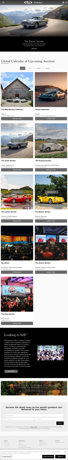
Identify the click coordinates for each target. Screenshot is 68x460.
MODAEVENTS (21, 445)
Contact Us (7, 445)
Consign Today (51, 118)
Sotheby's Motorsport (24, 447)
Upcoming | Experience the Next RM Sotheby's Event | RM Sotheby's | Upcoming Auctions (33, 2)
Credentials (42, 442)
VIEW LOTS (34, 48)
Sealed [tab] (48, 68)
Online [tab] (38, 68)
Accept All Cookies (48, 456)
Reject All (60, 456)
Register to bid (17, 118)
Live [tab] (30, 68)
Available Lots (17, 89)
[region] (34, 454)
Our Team (6, 444)
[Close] (65, 452)
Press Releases (43, 444)
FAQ (19, 442)
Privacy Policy (34, 427)
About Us (6, 442)
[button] (63, 2)
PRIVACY (57, 440)
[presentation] (1, 23)
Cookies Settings (59, 442)
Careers (20, 444)
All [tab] (23, 68)
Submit (60, 423)
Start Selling (11, 371)
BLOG (40, 445)
